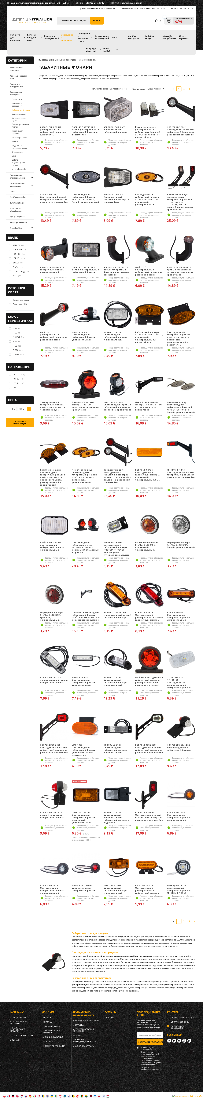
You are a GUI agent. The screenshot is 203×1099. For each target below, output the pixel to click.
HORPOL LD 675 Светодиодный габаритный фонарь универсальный (84, 681)
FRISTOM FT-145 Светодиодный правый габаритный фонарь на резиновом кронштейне (181, 474)
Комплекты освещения (17, 104)
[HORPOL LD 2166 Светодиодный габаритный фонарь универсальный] (118, 660)
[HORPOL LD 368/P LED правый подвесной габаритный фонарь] (54, 795)
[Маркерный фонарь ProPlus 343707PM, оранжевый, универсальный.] (149, 525)
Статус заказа (19, 1017)
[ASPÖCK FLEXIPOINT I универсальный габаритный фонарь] (118, 109)
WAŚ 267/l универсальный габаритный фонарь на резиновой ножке (148, 271)
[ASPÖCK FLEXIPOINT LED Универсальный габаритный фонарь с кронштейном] (118, 177)
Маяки (15, 141)
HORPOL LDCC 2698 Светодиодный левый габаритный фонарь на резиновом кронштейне (149, 749)
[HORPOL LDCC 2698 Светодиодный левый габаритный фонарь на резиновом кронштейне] (149, 727)
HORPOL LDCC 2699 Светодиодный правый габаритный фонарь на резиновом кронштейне (54, 749)
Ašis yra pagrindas (183, 37)
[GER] (13, 1096)
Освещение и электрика (67, 37)
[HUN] (108, 1096)
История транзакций (53, 1037)
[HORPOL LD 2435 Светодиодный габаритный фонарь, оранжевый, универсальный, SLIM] (149, 452)
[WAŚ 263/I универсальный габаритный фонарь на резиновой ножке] (54, 315)
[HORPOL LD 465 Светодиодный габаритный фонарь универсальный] (86, 315)
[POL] (4, 1096)
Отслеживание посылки (18, 1022)
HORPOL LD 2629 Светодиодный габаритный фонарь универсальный (179, 816)
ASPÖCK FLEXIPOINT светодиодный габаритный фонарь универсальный (52, 546)
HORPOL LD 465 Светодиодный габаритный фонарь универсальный (84, 336)
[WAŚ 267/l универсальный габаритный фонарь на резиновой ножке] (149, 249)
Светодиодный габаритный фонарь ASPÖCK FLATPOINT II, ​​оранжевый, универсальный (147, 199)
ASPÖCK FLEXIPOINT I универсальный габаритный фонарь (115, 130)
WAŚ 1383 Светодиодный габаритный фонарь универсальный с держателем (84, 750)
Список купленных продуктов (52, 1031)
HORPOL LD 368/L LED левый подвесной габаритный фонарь (179, 747)
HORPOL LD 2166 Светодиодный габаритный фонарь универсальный (115, 681)
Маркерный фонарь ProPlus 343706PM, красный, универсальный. (51, 616)
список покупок (51, 1026)
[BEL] (73, 1096)
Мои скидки (49, 1041)
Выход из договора (84, 1046)
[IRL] (56, 1096)
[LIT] (86, 1096)
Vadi (14, 155)
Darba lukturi (17, 99)
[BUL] (99, 1096)
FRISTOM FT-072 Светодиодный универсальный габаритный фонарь (147, 889)
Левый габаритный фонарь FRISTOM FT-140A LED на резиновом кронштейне (85, 406)
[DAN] (39, 1096)
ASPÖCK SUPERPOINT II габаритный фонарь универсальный (52, 270)
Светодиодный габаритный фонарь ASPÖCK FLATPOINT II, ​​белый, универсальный (86, 198)
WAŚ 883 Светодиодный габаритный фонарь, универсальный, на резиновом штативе (149, 681)
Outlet (114, 37)
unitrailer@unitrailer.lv (92, 3)
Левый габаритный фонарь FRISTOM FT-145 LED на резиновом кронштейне (149, 406)
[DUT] (21, 1096)
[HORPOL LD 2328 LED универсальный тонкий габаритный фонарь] (118, 595)
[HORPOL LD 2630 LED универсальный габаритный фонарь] (86, 868)
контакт (16, 1040)
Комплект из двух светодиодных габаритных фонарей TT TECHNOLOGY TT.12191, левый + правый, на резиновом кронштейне (180, 202)
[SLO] (69, 1096)
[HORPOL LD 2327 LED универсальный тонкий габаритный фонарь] (54, 660)
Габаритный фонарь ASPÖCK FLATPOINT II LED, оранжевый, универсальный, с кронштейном (149, 337)
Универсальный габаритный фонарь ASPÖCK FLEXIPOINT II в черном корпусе (53, 406)
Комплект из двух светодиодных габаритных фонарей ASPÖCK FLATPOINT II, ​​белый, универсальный (181, 407)
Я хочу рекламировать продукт (18, 1029)
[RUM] (43, 1096)
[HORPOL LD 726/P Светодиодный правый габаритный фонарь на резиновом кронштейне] (181, 109)
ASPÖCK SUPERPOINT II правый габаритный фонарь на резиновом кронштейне (180, 271)
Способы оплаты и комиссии (83, 1030)
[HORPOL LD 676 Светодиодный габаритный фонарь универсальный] (181, 595)
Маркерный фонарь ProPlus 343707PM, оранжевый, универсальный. (146, 546)
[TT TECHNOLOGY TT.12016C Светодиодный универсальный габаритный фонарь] (181, 660)
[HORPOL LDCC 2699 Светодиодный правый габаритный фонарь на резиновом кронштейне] (54, 727)
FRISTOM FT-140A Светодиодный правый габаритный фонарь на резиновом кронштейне (117, 406)
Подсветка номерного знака (19, 146)
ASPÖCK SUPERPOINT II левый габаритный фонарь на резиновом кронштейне (116, 271)
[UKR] (52, 1096)
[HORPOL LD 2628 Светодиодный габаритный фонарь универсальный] (54, 868)
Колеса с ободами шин (32, 37)
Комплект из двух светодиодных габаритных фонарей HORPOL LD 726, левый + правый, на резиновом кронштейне (117, 476)
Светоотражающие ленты (20, 125)
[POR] (82, 1096)
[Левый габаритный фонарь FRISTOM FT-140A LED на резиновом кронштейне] (86, 385)
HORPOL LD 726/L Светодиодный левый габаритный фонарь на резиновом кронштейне (54, 198)
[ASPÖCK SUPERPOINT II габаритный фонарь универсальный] (54, 249)
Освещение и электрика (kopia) (84, 37)
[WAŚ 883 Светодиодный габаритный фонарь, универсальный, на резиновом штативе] (149, 660)
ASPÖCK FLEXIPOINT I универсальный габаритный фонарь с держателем (53, 131)
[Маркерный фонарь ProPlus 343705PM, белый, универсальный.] (181, 525)
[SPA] (30, 1096)
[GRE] (103, 1096)
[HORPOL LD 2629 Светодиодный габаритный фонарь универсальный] (181, 795)
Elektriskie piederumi (21, 168)
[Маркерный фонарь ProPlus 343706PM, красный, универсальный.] (54, 595)
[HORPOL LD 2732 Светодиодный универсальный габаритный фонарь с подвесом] (118, 795)
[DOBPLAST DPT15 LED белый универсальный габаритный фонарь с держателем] (86, 109)
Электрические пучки (19, 119)
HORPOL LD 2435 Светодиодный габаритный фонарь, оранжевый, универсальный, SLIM (147, 475)
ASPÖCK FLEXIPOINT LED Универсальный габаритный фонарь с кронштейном (116, 198)
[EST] (95, 1096)
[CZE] (26, 1096)
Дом (51, 59)
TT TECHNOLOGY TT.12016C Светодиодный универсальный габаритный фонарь (179, 682)
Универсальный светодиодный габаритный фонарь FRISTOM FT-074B (179, 889)
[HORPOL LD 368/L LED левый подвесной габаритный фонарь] (181, 727)
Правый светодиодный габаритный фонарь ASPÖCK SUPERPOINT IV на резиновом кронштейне (86, 616)
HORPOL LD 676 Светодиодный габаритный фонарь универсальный (179, 616)
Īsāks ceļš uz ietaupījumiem (169, 37)
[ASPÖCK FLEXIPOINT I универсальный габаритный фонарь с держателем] (54, 109)
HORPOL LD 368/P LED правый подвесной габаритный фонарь (52, 815)
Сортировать (138, 89)
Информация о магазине (87, 1020)
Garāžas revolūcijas (133, 37)
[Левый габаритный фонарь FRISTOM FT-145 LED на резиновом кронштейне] (149, 385)
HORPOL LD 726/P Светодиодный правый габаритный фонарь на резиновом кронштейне (181, 131)
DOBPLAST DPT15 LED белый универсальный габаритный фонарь (85, 270)
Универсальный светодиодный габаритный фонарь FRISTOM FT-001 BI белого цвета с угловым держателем (116, 548)
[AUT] (60, 1096)
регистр (110, 8)
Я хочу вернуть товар (22, 1035)
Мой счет (48, 1012)
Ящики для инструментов (51, 37)
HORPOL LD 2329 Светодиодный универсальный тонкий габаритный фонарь (149, 616)
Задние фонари (19, 113)
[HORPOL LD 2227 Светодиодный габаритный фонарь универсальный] (118, 315)
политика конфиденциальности (84, 1041)
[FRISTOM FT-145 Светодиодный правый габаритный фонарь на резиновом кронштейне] (181, 452)
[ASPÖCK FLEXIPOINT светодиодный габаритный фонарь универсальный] (54, 525)
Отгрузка (79, 1025)
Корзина (47, 1022)
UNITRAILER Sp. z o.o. (180, 1022)
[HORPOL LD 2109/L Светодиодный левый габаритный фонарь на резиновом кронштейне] (149, 795)
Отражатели (17, 151)
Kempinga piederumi (91, 50)
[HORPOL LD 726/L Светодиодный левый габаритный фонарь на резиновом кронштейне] (54, 177)
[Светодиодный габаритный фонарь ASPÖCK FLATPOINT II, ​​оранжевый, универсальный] (149, 177)
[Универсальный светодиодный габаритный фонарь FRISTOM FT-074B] (181, 868)
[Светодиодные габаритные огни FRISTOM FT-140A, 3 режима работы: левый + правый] (86, 525)
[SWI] (77, 1096)
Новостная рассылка (54, 1046)
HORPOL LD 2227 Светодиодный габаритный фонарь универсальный (115, 336)
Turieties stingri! (149, 37)
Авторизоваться (91, 8)
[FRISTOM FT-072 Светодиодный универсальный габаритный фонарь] (149, 868)
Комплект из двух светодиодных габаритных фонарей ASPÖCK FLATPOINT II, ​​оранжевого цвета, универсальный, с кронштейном (52, 477)
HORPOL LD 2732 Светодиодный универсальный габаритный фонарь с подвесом (116, 817)
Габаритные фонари (21, 109)
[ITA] (34, 1096)
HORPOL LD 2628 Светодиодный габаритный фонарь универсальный (52, 889)
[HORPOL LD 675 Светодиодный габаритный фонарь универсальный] (86, 660)
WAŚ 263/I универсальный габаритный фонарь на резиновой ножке (53, 336)
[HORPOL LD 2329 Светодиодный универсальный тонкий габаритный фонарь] (149, 595)
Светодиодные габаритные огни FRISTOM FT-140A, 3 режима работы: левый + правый (85, 547)
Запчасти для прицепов (15, 37)
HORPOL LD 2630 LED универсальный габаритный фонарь (84, 888)
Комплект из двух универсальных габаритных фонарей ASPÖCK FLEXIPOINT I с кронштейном (147, 132)
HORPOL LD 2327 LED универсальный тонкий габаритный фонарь (54, 680)
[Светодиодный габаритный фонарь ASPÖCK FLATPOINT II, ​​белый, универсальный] (86, 177)
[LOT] (90, 1096)
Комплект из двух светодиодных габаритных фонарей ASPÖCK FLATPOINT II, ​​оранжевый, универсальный (84, 476)
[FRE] (9, 1096)
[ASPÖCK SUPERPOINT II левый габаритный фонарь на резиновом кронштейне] (118, 249)
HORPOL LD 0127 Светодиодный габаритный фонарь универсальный (115, 749)
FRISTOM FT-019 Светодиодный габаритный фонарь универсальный (115, 889)
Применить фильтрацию (20, 422)
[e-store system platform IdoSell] (187, 1096)
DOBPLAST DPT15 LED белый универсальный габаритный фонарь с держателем (85, 131)
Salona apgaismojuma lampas (18, 162)
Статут (77, 1036)
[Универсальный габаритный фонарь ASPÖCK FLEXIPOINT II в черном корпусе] (54, 385)
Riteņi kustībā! (107, 50)
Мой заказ (17, 1012)
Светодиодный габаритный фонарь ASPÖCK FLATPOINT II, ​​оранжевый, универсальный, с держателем (179, 338)
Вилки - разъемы (19, 137)
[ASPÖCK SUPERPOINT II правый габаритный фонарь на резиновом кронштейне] (181, 249)
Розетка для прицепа (17, 132)
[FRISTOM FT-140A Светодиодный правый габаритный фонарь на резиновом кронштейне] (118, 385)
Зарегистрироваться (150, 1042)
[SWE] (65, 1096)
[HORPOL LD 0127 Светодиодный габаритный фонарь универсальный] (118, 727)
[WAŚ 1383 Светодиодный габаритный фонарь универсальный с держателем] (86, 727)
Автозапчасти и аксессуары (102, 37)
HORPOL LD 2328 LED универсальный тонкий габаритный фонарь (117, 615)
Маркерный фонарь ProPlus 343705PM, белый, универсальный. (181, 545)
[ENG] (17, 1096)
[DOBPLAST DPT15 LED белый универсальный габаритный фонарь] (86, 249)
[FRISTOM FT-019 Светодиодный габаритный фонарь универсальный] (118, 868)
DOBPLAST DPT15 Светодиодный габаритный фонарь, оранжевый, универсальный (84, 817)
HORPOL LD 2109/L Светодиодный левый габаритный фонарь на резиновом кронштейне (149, 816)
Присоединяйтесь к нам (149, 1013)
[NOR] (47, 1096)
